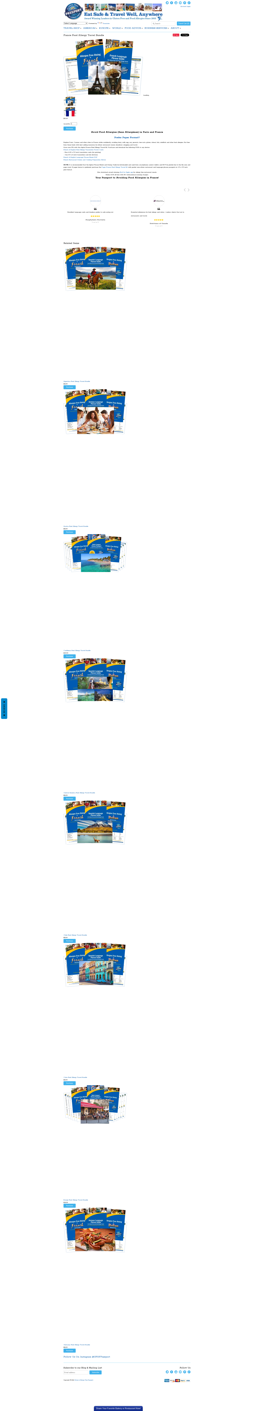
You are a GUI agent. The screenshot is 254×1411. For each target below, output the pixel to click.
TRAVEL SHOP (72, 28)
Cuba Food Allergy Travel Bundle (75, 1077)
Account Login (185, 6)
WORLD (116, 28)
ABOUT (175, 28)
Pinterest (184, 2)
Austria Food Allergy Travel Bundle (76, 526)
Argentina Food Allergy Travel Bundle (77, 381)
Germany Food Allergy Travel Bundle (77, 1345)
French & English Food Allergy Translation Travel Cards (83, 150)
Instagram (180, 2)
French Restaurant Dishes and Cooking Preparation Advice (85, 160)
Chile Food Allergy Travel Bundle (75, 935)
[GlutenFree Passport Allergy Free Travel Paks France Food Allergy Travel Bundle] (70, 105)
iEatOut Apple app (126, 172)
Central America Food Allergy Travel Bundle (79, 793)
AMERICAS (89, 28)
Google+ (189, 2)
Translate (106, 23)
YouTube (175, 2)
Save (177, 35)
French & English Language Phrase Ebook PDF (80, 157)
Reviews (4, 708)
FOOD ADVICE (133, 28)
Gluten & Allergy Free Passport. (84, 1380)
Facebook (171, 2)
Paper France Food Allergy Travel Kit (115, 167)
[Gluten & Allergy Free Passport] (118, 21)
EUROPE (104, 28)
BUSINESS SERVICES (156, 28)
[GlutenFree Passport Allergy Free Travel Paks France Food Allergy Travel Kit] (70, 116)
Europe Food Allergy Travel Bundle (76, 1200)
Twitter (167, 2)
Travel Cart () (183, 23)
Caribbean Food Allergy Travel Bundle (77, 650)
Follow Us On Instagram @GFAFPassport (87, 1356)
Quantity (67, 124)
